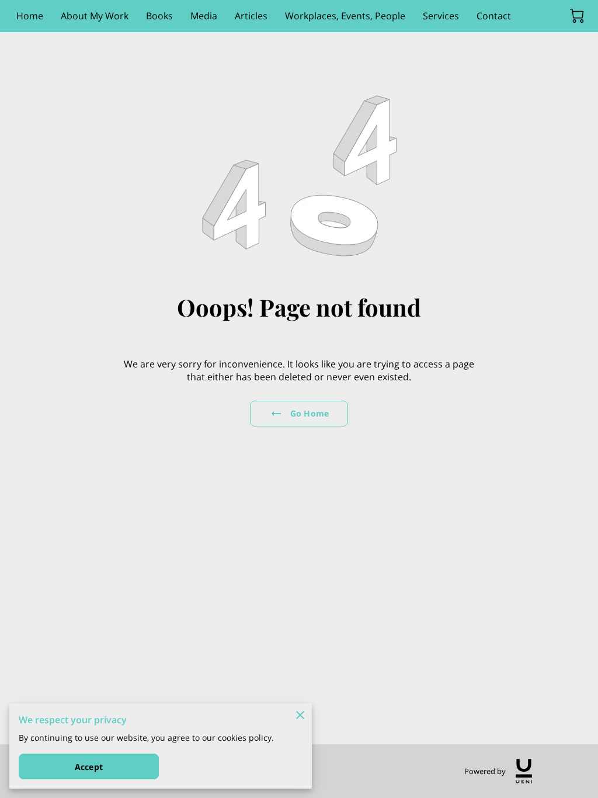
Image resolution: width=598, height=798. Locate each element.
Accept (89, 766)
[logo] (524, 771)
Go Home (309, 413)
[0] (577, 16)
